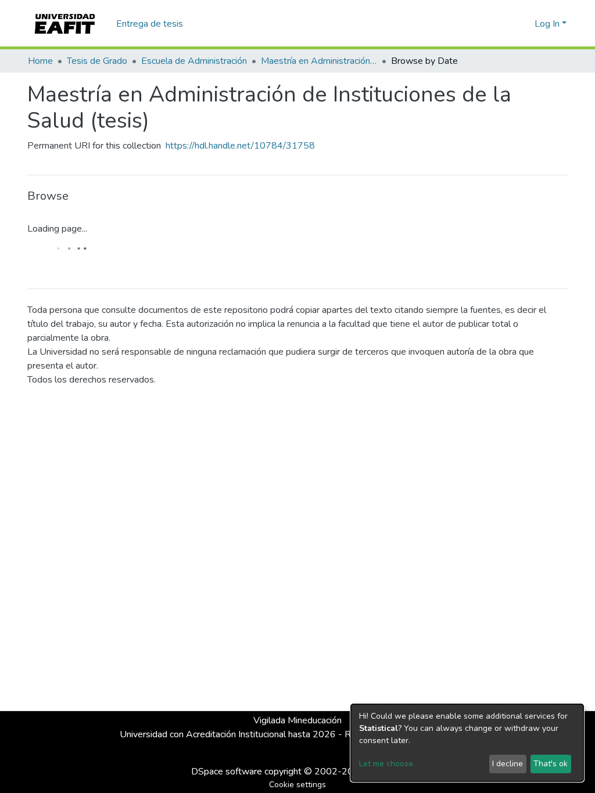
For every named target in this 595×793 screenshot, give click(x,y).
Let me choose (386, 763)
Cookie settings (297, 784)
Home (40, 61)
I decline (507, 763)
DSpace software (226, 771)
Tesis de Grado (97, 61)
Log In (547, 23)
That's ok (550, 763)
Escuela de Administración (194, 61)
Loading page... (57, 228)
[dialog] (467, 742)
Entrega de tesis (149, 23)
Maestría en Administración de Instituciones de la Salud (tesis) (319, 61)
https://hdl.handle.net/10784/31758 (240, 145)
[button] (524, 24)
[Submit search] (507, 24)
